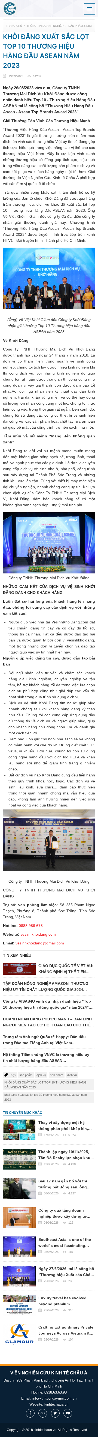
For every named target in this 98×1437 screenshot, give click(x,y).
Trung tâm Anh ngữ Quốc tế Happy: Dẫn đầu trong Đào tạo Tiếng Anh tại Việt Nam (44, 1040)
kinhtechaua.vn (56, 1404)
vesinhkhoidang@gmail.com (40, 943)
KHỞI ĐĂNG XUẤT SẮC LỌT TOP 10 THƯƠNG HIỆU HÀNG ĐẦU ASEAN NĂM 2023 (45, 1085)
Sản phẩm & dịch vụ (82, 25)
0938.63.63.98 (55, 1392)
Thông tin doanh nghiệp (45, 25)
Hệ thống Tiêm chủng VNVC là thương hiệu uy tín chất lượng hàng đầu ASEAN (46, 1058)
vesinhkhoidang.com (38, 934)
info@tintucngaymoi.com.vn (54, 1398)
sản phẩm (25, 1075)
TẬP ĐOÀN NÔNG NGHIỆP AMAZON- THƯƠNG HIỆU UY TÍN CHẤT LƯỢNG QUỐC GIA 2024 (45, 987)
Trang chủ (14, 25)
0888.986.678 (31, 925)
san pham (56, 1075)
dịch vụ (41, 1075)
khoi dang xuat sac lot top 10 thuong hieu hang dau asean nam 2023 (45, 1097)
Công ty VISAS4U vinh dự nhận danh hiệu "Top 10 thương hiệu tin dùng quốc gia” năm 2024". (47, 1004)
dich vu (72, 1075)
